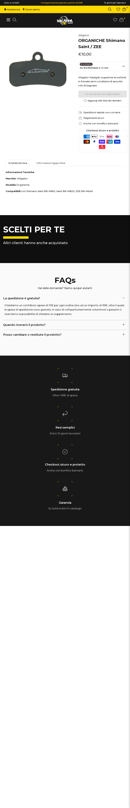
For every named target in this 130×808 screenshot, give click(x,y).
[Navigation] (8, 20)
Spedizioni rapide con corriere (101, 112)
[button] (109, 10)
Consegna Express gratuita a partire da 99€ (62, 3)
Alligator (83, 35)
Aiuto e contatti (11, 3)
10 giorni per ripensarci (115, 3)
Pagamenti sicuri (93, 117)
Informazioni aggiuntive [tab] (50, 163)
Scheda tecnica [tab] (17, 163)
